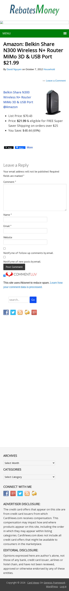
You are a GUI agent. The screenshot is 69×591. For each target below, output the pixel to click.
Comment (9, 181)
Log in (63, 586)
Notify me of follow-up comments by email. (28, 253)
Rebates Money (34, 10)
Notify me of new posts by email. (22, 261)
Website (7, 237)
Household (49, 69)
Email (7, 226)
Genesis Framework (54, 582)
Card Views (33, 582)
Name (7, 214)
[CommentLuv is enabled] (21, 275)
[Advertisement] (19, 387)
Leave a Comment (56, 80)
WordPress (52, 586)
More (30, 147)
